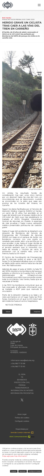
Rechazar (23, 471)
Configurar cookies (22, 421)
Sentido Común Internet (20, 432)
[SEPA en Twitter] (22, 400)
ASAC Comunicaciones (18, 437)
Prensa (4, 19)
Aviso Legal (22, 414)
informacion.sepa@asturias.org (22, 360)
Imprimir (36, 312)
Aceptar (13, 471)
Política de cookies (22, 418)
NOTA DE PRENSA (13, 305)
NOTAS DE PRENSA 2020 (16, 19)
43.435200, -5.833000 (18, 352)
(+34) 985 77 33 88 (18, 363)
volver (7, 312)
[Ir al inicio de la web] (7, 8)
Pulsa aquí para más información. (14, 456)
